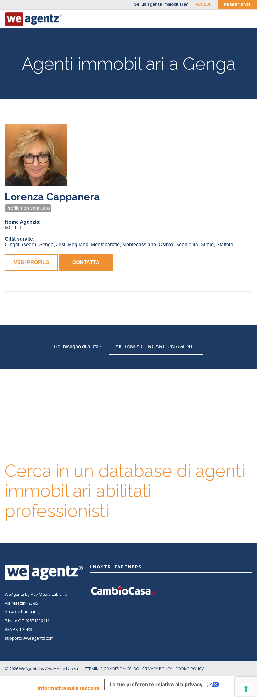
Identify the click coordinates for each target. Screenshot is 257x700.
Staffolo (224, 244)
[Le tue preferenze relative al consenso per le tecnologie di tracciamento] (246, 689)
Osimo (166, 244)
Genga (46, 244)
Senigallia (187, 244)
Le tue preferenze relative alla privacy (156, 684)
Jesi (60, 244)
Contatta (86, 262)
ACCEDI (203, 4)
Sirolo (207, 244)
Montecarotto (105, 244)
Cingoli (20, 244)
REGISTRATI (237, 5)
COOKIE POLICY (189, 669)
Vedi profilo (31, 262)
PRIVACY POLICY (157, 669)
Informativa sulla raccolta (68, 688)
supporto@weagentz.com (29, 638)
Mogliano (78, 244)
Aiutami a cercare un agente (156, 346)
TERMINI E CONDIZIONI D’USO (112, 669)
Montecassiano (139, 244)
